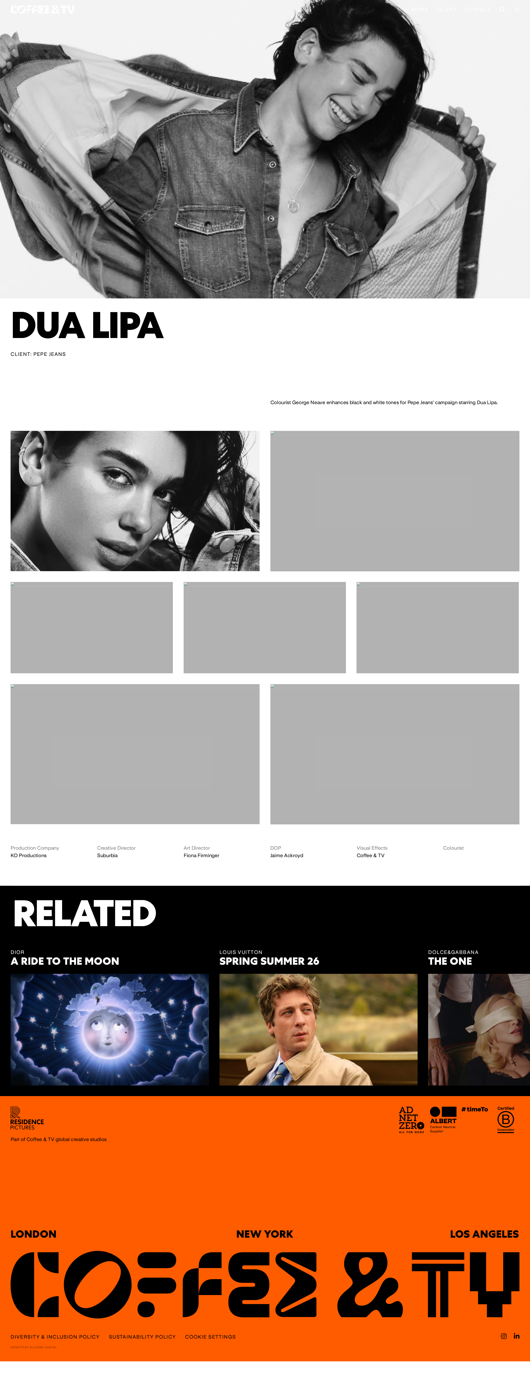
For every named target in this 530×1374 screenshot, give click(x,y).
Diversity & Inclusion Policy (55, 1336)
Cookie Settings (210, 1336)
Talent (446, 9)
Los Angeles (484, 1234)
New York (264, 1234)
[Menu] (516, 9)
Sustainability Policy (142, 1336)
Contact (477, 9)
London (34, 1234)
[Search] (502, 9)
